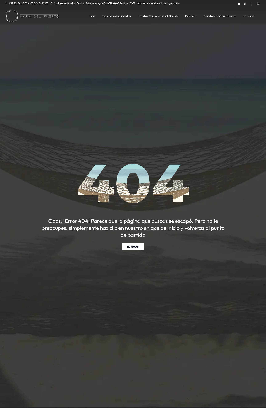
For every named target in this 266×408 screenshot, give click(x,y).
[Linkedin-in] (245, 4)
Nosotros (248, 16)
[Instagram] (258, 4)
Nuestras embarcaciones (220, 16)
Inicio (92, 16)
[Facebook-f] (251, 4)
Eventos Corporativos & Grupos (158, 16)
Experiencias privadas (117, 16)
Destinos (191, 16)
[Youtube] (238, 4)
